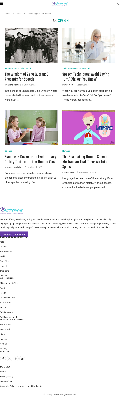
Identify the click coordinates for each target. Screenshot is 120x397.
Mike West (68, 85)
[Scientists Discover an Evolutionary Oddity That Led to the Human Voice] (31, 127)
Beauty (3, 247)
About (3, 371)
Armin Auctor (70, 172)
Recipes (4, 307)
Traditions (4, 271)
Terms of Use (6, 381)
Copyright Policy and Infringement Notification (21, 386)
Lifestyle (4, 266)
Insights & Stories (12, 319)
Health (3, 293)
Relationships (6, 312)
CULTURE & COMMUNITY (13, 237)
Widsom (4, 276)
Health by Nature (7, 298)
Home (7, 13)
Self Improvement (8, 317)
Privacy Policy (6, 376)
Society (3, 349)
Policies (5, 366)
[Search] (118, 4)
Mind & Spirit (6, 302)
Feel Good (5, 329)
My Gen (3, 344)
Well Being (7, 278)
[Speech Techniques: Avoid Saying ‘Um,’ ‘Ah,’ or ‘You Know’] (88, 45)
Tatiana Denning (14, 85)
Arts (2, 242)
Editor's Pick (6, 324)
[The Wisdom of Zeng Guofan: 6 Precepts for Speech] (31, 45)
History (3, 334)
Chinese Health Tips (9, 283)
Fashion (3, 256)
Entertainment (6, 251)
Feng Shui (4, 261)
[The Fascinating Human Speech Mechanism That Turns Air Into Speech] (88, 127)
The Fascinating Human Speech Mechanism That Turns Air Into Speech (84, 161)
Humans (3, 339)
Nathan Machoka (14, 167)
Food (2, 288)
